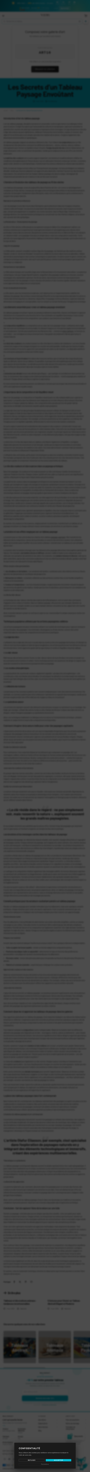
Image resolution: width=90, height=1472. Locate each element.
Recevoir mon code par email (45, 747)
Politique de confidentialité (51, 753)
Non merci (45, 756)
